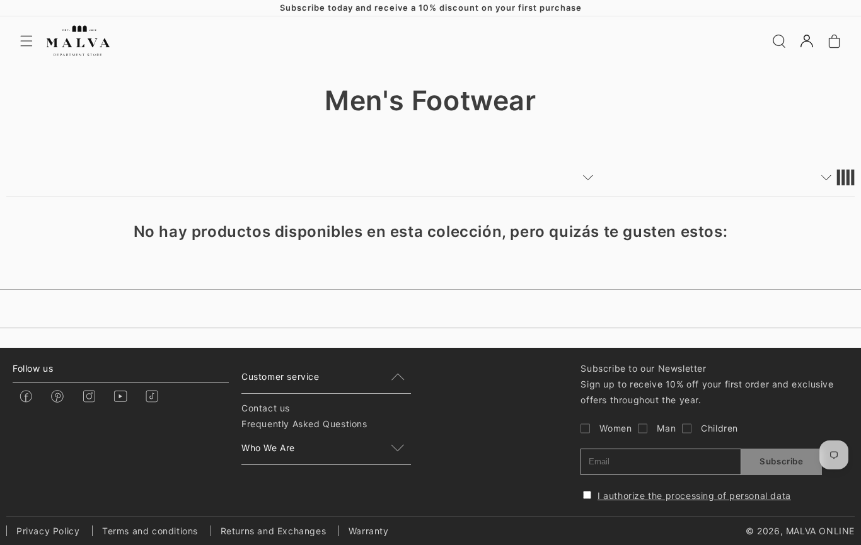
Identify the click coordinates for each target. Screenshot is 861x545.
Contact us (265, 408)
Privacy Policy (47, 530)
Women (615, 428)
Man (666, 428)
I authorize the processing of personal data (694, 495)
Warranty (369, 530)
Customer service (280, 376)
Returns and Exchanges (273, 530)
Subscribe (781, 461)
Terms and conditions (150, 530)
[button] (26, 41)
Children (719, 428)
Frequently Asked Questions (304, 423)
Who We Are (268, 447)
